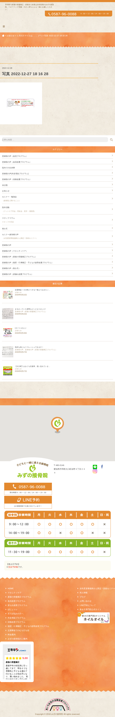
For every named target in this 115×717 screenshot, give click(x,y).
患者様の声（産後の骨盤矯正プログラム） (19, 257)
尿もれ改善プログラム (17, 605)
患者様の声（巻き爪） (11, 268)
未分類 (5, 185)
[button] (57, 425)
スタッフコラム (8, 218)
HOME (11, 588)
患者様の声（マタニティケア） (15, 251)
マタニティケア (14, 593)
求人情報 (84, 593)
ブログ (83, 597)
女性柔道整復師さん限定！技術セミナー (97, 588)
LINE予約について (88, 605)
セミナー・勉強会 (9, 197)
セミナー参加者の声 (10, 234)
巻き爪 (5, 229)
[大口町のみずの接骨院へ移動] (3, 36)
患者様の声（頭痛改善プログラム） (16, 179)
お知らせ (5, 191)
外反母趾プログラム (16, 618)
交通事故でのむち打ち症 (18, 630)
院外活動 (5, 207)
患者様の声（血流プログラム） (15, 156)
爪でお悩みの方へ (15, 613)
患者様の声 (6, 245)
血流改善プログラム (16, 601)
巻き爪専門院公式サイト (90, 609)
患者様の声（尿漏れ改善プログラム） (17, 274)
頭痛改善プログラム (16, 622)
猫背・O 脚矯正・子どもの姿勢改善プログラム (28, 626)
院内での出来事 (8, 168)
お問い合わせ (85, 601)
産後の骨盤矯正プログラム (19, 597)
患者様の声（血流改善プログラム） (16, 162)
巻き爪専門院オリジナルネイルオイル (94, 617)
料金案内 (12, 634)
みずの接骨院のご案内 (17, 639)
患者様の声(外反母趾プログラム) (15, 174)
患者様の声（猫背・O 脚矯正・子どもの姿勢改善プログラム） (27, 263)
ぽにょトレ (13, 609)
